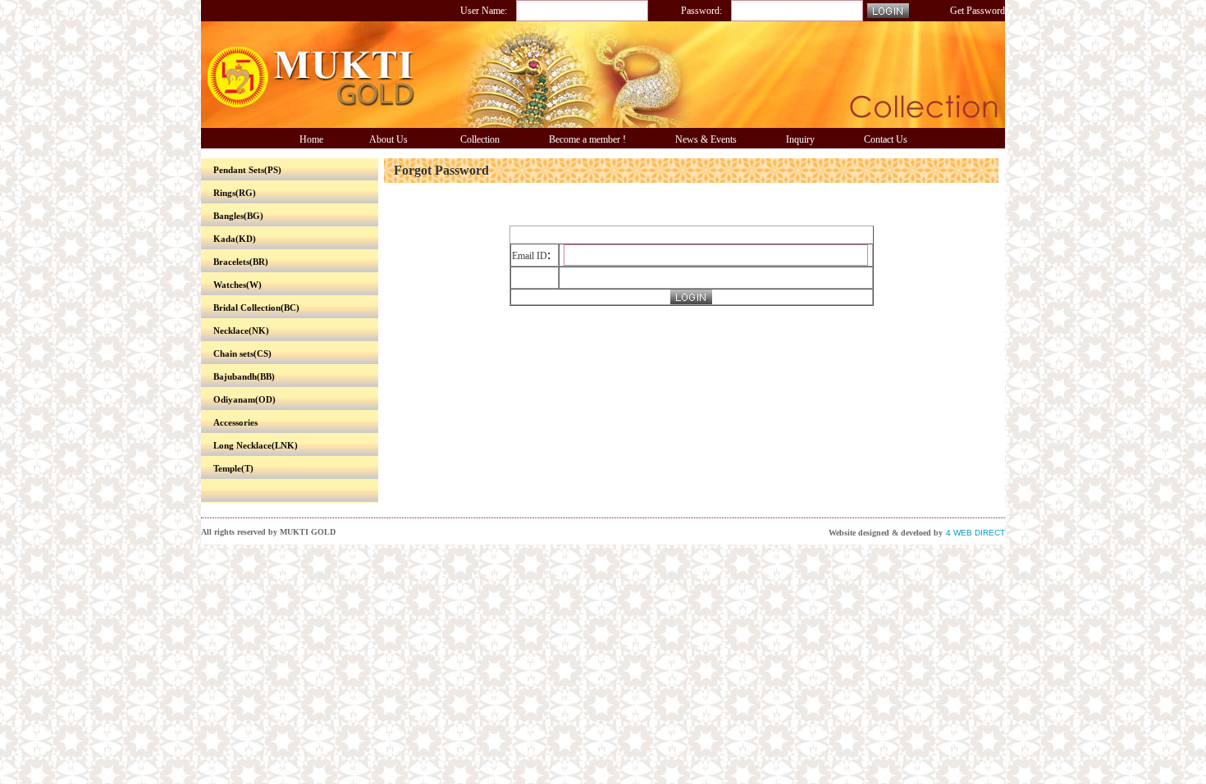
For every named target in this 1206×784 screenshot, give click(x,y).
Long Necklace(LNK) (255, 445)
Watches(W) (237, 284)
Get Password (977, 10)
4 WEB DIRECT (975, 532)
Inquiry (800, 139)
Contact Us (885, 139)
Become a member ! (587, 139)
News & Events (706, 139)
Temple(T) (233, 468)
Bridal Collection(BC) (256, 307)
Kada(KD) (234, 239)
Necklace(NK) (241, 330)
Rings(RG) (234, 193)
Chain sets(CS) (242, 353)
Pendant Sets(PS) (247, 170)
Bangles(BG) (238, 216)
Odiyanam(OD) (244, 399)
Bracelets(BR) (240, 262)
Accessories (235, 422)
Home (311, 139)
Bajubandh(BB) (244, 376)
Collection (480, 139)
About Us (388, 139)
